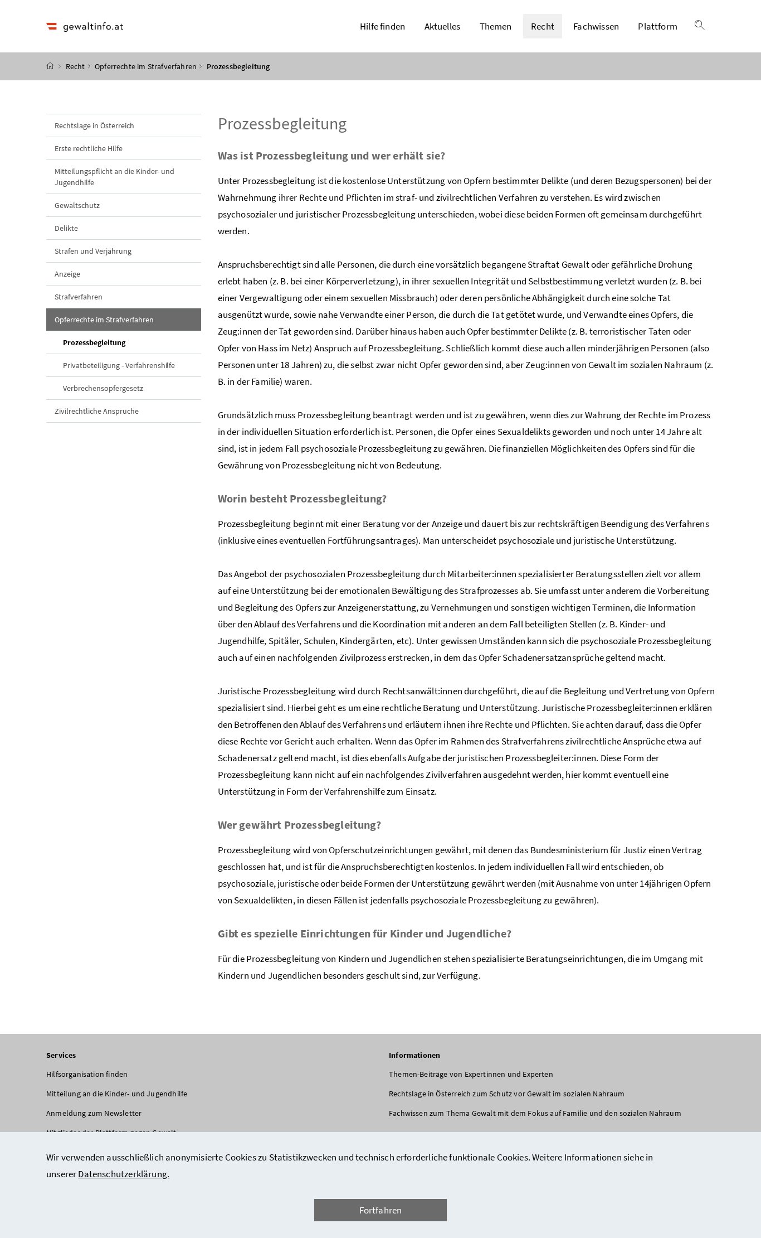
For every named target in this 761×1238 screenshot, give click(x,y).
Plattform (657, 26)
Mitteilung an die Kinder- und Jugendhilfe (116, 1094)
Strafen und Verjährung (93, 251)
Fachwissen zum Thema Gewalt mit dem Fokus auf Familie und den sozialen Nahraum (535, 1113)
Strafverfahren (79, 297)
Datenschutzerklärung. (123, 1174)
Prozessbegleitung (120, 342)
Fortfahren (380, 1210)
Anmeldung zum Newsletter (94, 1113)
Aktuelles (443, 26)
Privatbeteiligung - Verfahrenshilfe (119, 365)
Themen (496, 26)
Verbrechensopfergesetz (103, 388)
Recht (542, 26)
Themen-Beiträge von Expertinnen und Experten (471, 1074)
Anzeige (67, 274)
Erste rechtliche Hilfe (89, 148)
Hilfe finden (382, 26)
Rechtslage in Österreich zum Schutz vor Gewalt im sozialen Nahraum (507, 1094)
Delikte (66, 228)
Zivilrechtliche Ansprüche (97, 411)
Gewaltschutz (77, 205)
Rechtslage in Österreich (94, 125)
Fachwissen (596, 26)
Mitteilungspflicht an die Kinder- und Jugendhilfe (114, 176)
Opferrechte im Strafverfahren (146, 66)
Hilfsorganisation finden (87, 1074)
